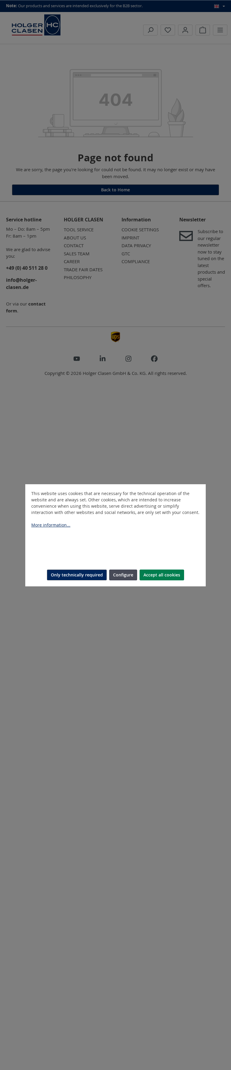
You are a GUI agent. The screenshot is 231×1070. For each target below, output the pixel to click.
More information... (50, 525)
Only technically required (77, 575)
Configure (123, 575)
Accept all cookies (161, 575)
